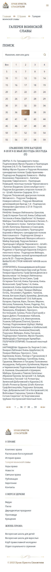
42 (25, 119)
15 (6, 85)
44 (44, 119)
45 (6, 126)
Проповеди (11, 514)
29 (44, 98)
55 (6, 139)
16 (16, 85)
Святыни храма (13, 474)
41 (16, 119)
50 (6, 132)
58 (35, 139)
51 (16, 132)
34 (44, 105)
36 (16, 112)
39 (44, 112)
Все (6, 64)
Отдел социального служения (20, 546)
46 (16, 126)
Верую (8, 502)
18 (35, 85)
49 (44, 126)
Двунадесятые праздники (18, 510)
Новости (9, 470)
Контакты (10, 487)
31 (16, 105)
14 (44, 78)
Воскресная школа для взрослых (21, 538)
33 (35, 105)
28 (35, 98)
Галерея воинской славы (17, 462)
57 (25, 139)
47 (25, 126)
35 (6, 112)
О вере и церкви (15, 494)
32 (25, 105)
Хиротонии (10, 483)
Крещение (10, 518)
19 (44, 85)
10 (6, 78)
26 (16, 98)
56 (16, 139)
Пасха (8, 506)
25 (6, 98)
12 (25, 78)
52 (25, 132)
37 (25, 112)
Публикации (11, 478)
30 (6, 105)
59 (44, 139)
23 (35, 92)
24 (44, 92)
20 (6, 92)
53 (35, 132)
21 (16, 92)
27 (25, 98)
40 (6, 119)
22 (25, 92)
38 (35, 112)
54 (44, 132)
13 (35, 78)
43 (35, 119)
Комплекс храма (13, 449)
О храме (10, 441)
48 (35, 126)
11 (16, 78)
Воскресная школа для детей (20, 533)
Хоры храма (11, 466)
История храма (13, 457)
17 (25, 85)
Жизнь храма (13, 525)
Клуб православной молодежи (20, 542)
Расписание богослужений (19, 453)
